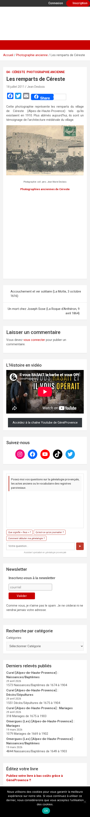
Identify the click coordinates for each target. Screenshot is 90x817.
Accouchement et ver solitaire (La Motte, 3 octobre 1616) (45, 294)
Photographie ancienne (46, 72)
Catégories (13, 638)
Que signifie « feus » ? (19, 532)
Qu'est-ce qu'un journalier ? (50, 532)
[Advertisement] (45, 234)
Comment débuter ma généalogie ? (26, 538)
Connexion (55, 3)
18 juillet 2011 (15, 86)
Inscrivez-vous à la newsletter (32, 578)
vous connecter (34, 340)
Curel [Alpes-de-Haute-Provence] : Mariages (39, 708)
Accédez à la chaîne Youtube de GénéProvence (45, 422)
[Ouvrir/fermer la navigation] (8, 45)
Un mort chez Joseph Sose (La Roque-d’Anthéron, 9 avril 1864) (44, 311)
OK (46, 810)
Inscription (79, 3)
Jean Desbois (36, 86)
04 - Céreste (15, 72)
